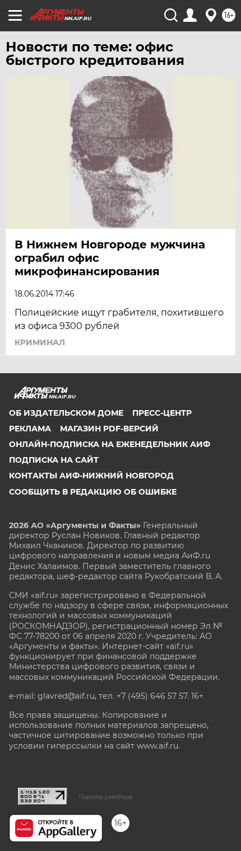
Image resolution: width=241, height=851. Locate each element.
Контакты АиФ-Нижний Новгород (91, 476)
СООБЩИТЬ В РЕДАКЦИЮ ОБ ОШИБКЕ (93, 492)
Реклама (30, 429)
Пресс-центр (162, 413)
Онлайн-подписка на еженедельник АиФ (109, 444)
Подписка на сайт (54, 460)
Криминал (40, 342)
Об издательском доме (66, 413)
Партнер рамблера (105, 796)
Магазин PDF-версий (109, 429)
